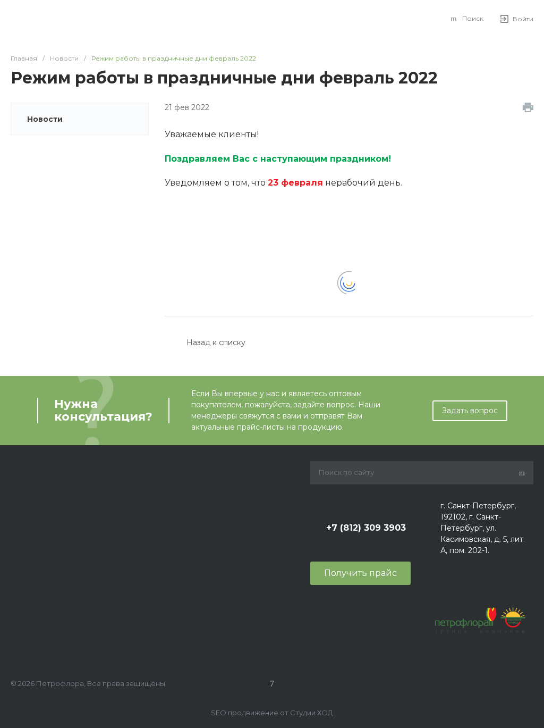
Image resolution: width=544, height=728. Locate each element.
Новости (45, 119)
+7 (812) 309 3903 (366, 528)
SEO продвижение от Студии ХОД (272, 712)
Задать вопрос (470, 410)
